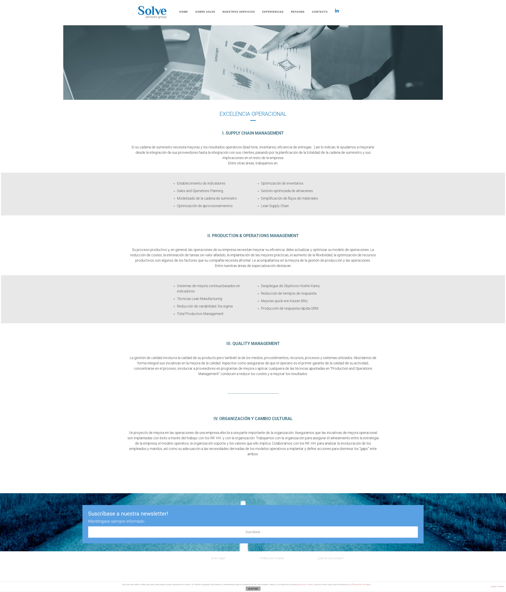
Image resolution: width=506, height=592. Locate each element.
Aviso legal (218, 558)
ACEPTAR (253, 589)
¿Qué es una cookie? (330, 558)
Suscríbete (252, 532)
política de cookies (305, 584)
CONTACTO (320, 11)
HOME (183, 11)
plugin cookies (497, 586)
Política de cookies (272, 558)
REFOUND (298, 11)
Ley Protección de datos (359, 584)
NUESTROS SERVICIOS (239, 11)
